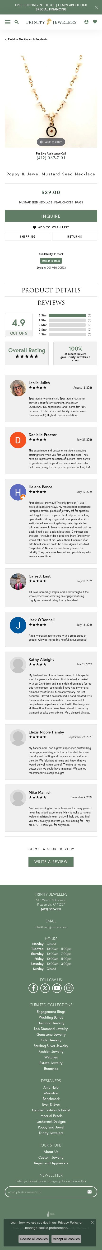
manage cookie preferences (46, 1228)
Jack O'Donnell (42, 619)
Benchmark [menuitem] (51, 1098)
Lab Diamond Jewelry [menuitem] (51, 1028)
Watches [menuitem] (51, 1057)
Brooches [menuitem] (51, 1068)
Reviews (51, 302)
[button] (16, 22)
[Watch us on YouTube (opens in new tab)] (57, 988)
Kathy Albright (41, 659)
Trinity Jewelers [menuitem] (51, 1132)
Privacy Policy (68, 1222)
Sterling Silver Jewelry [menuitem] (51, 1045)
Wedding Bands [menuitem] (51, 1017)
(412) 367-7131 (51, 157)
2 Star (43, 329)
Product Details (51, 290)
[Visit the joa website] (51, 1213)
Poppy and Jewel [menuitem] (51, 1127)
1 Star (43, 334)
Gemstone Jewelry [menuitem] (51, 1034)
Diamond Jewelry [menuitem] (51, 1022)
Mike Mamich (40, 792)
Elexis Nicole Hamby (46, 731)
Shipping (28, 236)
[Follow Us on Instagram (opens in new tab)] (69, 988)
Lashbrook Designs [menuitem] (51, 1121)
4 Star (43, 320)
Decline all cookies (34, 1239)
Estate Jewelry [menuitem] (51, 1062)
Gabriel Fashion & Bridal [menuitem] (51, 1110)
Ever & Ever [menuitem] (51, 1104)
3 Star (43, 325)
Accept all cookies (66, 1239)
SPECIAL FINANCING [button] (51, 9)
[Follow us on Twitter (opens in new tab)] (45, 988)
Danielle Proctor (43, 434)
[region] (51, 101)
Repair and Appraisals (51, 1163)
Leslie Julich (39, 382)
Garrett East (40, 575)
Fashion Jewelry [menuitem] (51, 1051)
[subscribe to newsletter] (89, 1192)
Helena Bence (40, 486)
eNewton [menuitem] (51, 1092)
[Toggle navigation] (7, 22)
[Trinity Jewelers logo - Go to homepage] (51, 22)
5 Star (43, 315)
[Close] (96, 7)
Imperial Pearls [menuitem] (51, 1115)
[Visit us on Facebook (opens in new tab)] (33, 988)
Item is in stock (51, 261)
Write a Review (51, 861)
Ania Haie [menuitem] (51, 1087)
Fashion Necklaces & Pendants (28, 39)
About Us (51, 1151)
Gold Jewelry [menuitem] (51, 1040)
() (89, 315)
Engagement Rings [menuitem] (51, 1011)
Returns (74, 236)
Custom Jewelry (51, 1157)
